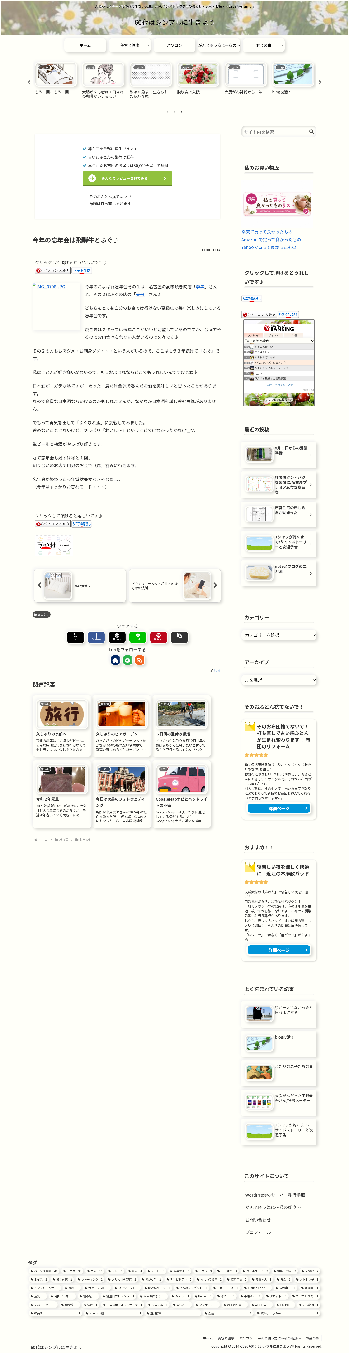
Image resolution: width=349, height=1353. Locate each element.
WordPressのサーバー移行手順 (275, 1195)
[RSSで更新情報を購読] (139, 660)
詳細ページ (279, 808)
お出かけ (43, 614)
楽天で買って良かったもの (266, 231)
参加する (308, 390)
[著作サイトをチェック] (115, 660)
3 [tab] (181, 112)
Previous (29, 82)
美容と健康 (226, 1338)
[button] (179, 637)
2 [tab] (174, 112)
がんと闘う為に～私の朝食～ (273, 1207)
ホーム (208, 1338)
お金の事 (312, 1338)
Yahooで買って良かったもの (268, 247)
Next (320, 82)
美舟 (140, 294)
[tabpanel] (55, 81)
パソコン (246, 1338)
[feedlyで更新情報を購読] (127, 660)
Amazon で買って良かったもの (271, 239)
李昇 (200, 286)
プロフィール (258, 1232)
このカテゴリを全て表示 (279, 384)
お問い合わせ (258, 1220)
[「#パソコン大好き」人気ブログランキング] (53, 270)
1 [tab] (167, 112)
